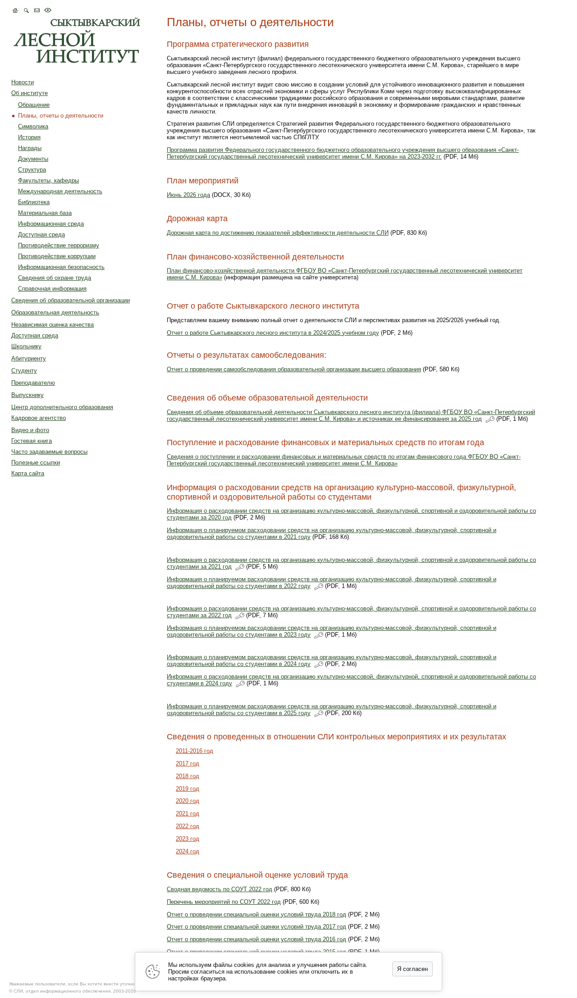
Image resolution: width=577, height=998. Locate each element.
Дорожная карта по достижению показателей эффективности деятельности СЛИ (278, 232)
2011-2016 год (194, 750)
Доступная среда (41, 234)
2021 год (187, 813)
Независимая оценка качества (52, 324)
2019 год (187, 788)
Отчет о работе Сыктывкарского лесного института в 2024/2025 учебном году (273, 332)
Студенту (24, 370)
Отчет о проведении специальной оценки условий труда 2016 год (256, 939)
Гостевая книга (31, 440)
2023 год (187, 838)
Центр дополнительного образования (62, 407)
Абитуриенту (28, 358)
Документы (33, 158)
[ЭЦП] (490, 419)
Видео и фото (30, 430)
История (29, 137)
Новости (22, 82)
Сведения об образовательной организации (70, 300)
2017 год (187, 763)
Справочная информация (52, 288)
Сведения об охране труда (54, 277)
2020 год (187, 800)
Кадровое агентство (38, 418)
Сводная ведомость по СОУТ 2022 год (219, 889)
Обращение (34, 104)
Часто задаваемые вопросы (49, 451)
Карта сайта (27, 473)
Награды (29, 148)
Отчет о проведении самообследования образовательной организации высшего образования (294, 369)
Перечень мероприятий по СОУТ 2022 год (224, 901)
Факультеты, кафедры (48, 180)
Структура (32, 169)
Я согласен (412, 969)
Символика (33, 126)
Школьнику (26, 346)
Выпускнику (27, 395)
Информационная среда (51, 223)
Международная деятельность (60, 191)
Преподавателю (33, 382)
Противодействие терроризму (58, 245)
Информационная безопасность (61, 267)
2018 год (187, 776)
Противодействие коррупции (57, 256)
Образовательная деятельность (55, 312)
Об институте (29, 93)
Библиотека (34, 202)
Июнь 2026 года (188, 194)
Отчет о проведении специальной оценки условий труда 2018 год (256, 914)
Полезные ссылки (35, 462)
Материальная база (45, 213)
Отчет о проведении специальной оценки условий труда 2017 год (256, 926)
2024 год (187, 851)
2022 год (187, 826)
